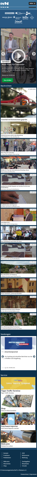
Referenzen (25, 455)
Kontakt (5, 453)
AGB (23, 453)
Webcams (6, 461)
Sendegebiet (26, 461)
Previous (3, 54)
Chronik (24, 466)
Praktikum (6, 455)
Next (34, 54)
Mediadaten (7, 457)
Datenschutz (25, 474)
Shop (5, 466)
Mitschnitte (6, 464)
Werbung (25, 457)
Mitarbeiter (25, 464)
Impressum (33, 474)
